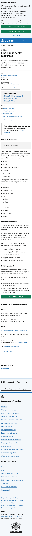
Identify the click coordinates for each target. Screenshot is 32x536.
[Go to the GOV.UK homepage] (8, 40)
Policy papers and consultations (12, 480)
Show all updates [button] (23, 342)
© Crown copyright (16, 532)
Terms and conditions (8, 503)
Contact (21, 500)
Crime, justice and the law (10, 423)
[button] (16, 296)
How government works (9, 487)
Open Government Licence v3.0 (11, 516)
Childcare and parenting (9, 416)
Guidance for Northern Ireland (12, 96)
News (3, 470)
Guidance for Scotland (9, 98)
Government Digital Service (10, 508)
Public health (10, 45)
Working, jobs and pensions (10, 456)
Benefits (4, 407)
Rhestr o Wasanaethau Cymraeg (12, 505)
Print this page (8, 120)
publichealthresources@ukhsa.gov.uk (14, 330)
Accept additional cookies (16, 27)
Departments (5, 467)
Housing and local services (10, 443)
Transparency (5, 483)
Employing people (7, 436)
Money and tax (6, 446)
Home (3, 45)
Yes (19, 382)
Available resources (8, 108)
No (27, 382)
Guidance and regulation (9, 473)
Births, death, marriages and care (12, 410)
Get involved (5, 490)
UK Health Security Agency (9, 75)
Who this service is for (9, 111)
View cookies (16, 35)
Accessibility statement (9, 500)
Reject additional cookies (16, 31)
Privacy (8, 498)
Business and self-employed (10, 413)
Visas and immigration (8, 453)
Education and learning (9, 433)
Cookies (15, 498)
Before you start (7, 113)
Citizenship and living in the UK (11, 420)
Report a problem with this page (16, 389)
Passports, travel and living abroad (12, 449)
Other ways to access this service (12, 116)
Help (3, 498)
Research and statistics (9, 477)
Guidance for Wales (8, 101)
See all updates (15, 84)
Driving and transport (8, 430)
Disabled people (6, 426)
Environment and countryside (11, 440)
